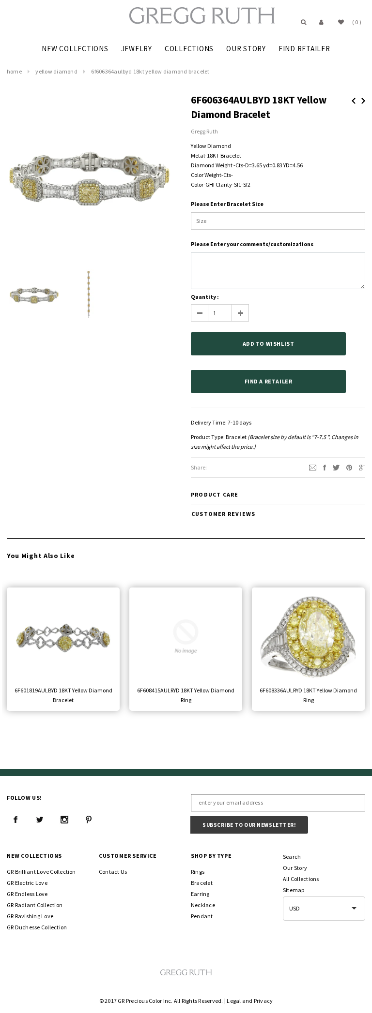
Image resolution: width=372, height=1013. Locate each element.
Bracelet (236, 436)
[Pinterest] (349, 466)
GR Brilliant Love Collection (41, 871)
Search (292, 856)
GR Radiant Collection (34, 905)
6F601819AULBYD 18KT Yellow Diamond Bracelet (63, 695)
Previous (354, 101)
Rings (197, 871)
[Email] (312, 466)
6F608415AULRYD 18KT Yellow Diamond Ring (185, 695)
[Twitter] (336, 466)
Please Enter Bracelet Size (227, 203)
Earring (200, 893)
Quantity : (205, 296)
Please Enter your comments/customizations (252, 244)
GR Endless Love (27, 893)
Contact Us (113, 871)
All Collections (301, 878)
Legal (234, 1000)
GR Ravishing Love (30, 916)
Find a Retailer (269, 381)
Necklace (203, 905)
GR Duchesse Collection (37, 927)
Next (363, 101)
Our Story (295, 867)
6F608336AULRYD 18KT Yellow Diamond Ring (308, 695)
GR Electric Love (27, 882)
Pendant (202, 916)
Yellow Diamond (56, 71)
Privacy (263, 1000)
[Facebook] (15, 819)
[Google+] (362, 466)
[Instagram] (64, 819)
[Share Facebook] (324, 466)
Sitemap (294, 890)
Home (14, 71)
